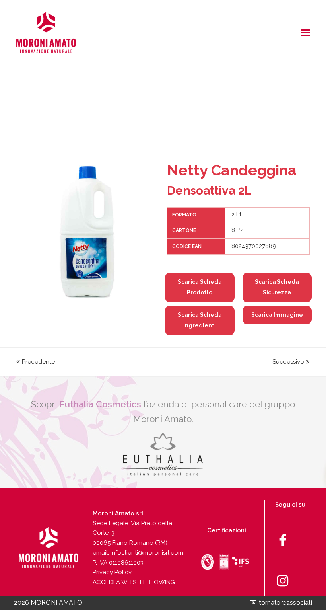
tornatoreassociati (284, 602)
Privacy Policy (112, 572)
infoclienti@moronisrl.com (147, 552)
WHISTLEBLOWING (148, 582)
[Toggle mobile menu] (305, 33)
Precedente (38, 361)
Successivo (288, 361)
